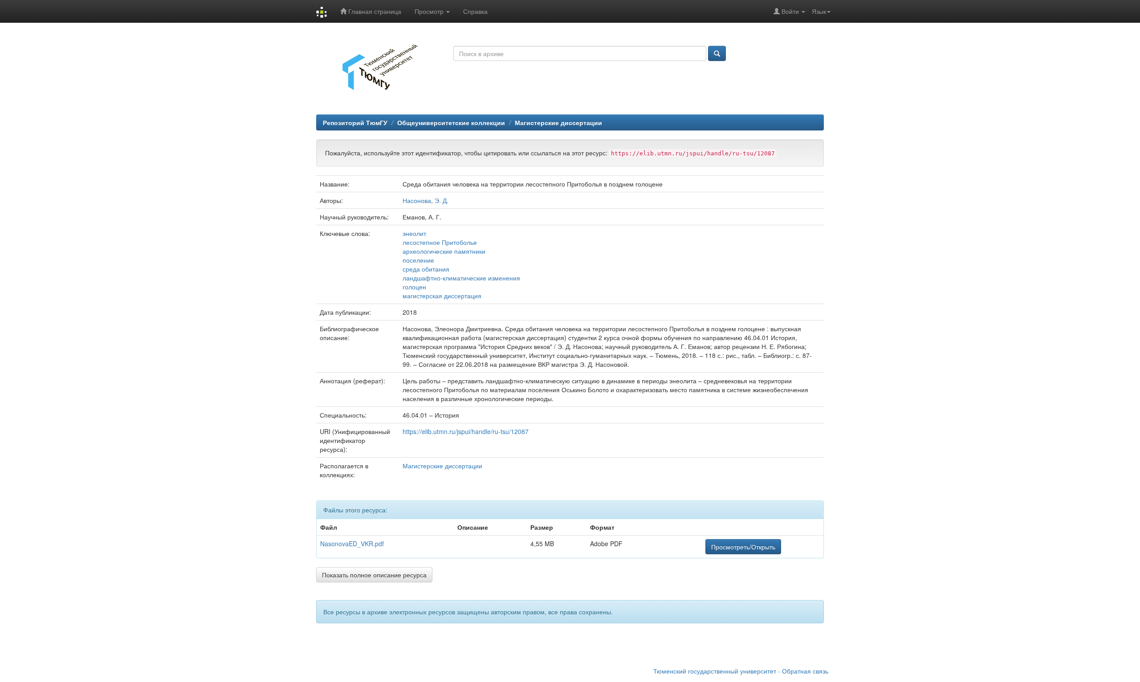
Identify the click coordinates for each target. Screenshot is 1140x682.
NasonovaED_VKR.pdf (352, 543)
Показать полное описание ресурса (374, 574)
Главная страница (373, 11)
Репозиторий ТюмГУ (355, 122)
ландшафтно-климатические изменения (461, 277)
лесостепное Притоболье (440, 242)
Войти (790, 11)
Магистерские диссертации (558, 122)
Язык (819, 11)
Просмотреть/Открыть (743, 546)
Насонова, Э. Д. (425, 200)
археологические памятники (444, 251)
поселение (418, 260)
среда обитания (426, 268)
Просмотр (430, 11)
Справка (475, 11)
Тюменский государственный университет (714, 670)
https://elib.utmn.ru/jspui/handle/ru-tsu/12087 (466, 431)
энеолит (414, 233)
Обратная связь (805, 670)
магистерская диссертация (442, 295)
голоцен (414, 286)
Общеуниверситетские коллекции (451, 122)
